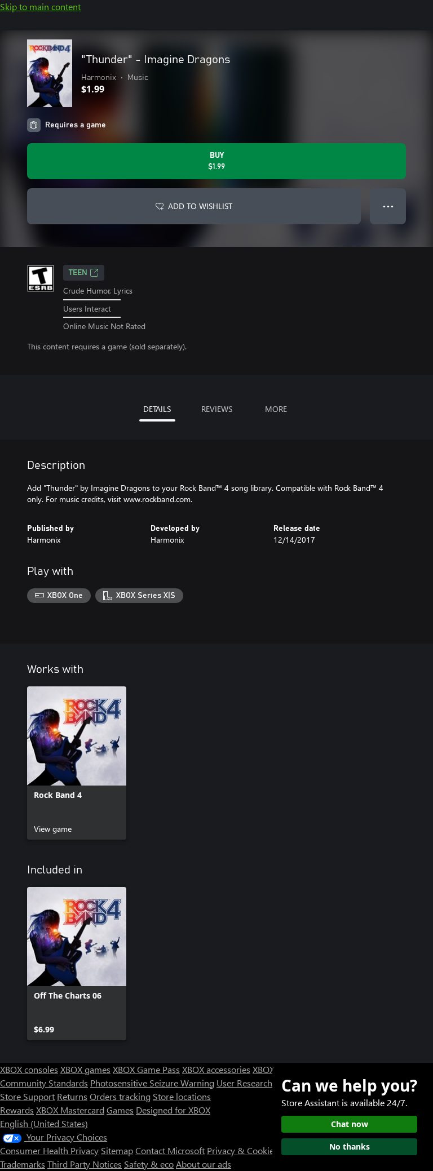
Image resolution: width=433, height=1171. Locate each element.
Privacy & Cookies (242, 1150)
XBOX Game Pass (146, 1069)
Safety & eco (149, 1164)
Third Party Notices (84, 1164)
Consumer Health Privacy (49, 1150)
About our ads (203, 1164)
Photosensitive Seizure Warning (152, 1083)
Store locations (182, 1096)
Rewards (17, 1110)
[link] (76, 763)
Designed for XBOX (173, 1110)
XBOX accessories (216, 1069)
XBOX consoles (29, 1069)
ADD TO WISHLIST (200, 206)
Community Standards (44, 1083)
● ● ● (388, 206)
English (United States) (44, 1123)
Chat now (349, 1124)
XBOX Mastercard (70, 1110)
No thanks (349, 1146)
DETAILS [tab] (157, 408)
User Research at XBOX (262, 1083)
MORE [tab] (276, 408)
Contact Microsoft (170, 1150)
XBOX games (85, 1069)
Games (120, 1110)
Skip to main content (40, 6)
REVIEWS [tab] (216, 408)
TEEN (78, 273)
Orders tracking (120, 1096)
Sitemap (117, 1150)
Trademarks (22, 1164)
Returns (72, 1096)
